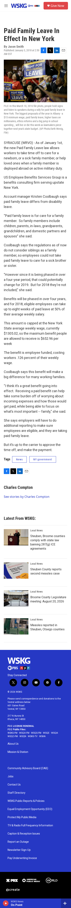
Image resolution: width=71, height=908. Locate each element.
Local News (36, 530)
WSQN (23, 736)
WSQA (54, 733)
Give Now (57, 5)
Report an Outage (18, 841)
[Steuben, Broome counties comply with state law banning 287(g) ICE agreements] (16, 537)
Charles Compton (18, 487)
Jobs (10, 776)
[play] (5, 903)
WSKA (42, 736)
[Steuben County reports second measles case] (16, 570)
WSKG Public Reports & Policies (26, 801)
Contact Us (14, 784)
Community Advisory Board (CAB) (28, 768)
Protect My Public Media (22, 817)
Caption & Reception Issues (24, 833)
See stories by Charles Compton (26, 497)
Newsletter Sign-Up (19, 850)
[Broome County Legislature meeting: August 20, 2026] (16, 598)
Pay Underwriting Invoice (22, 858)
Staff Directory (16, 792)
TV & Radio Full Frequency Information (30, 825)
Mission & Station (18, 752)
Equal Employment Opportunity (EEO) (30, 809)
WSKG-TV (32, 736)
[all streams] (66, 903)
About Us (13, 743)
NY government (42, 459)
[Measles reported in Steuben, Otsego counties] (16, 626)
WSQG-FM (36, 733)
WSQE (46, 733)
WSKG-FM (12, 733)
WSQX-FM (24, 733)
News (19, 459)
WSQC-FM (13, 736)
